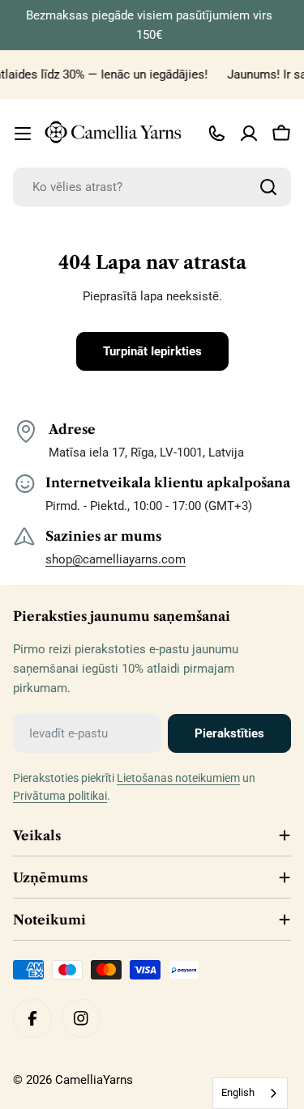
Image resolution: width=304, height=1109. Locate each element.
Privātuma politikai (60, 795)
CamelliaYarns (94, 1080)
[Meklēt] (268, 187)
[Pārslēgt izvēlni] (22, 133)
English (238, 1092)
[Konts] (249, 133)
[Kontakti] (216, 133)
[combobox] (152, 187)
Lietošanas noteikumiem (178, 777)
